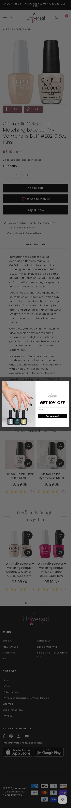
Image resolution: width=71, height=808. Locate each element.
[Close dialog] (66, 383)
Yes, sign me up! (52, 416)
